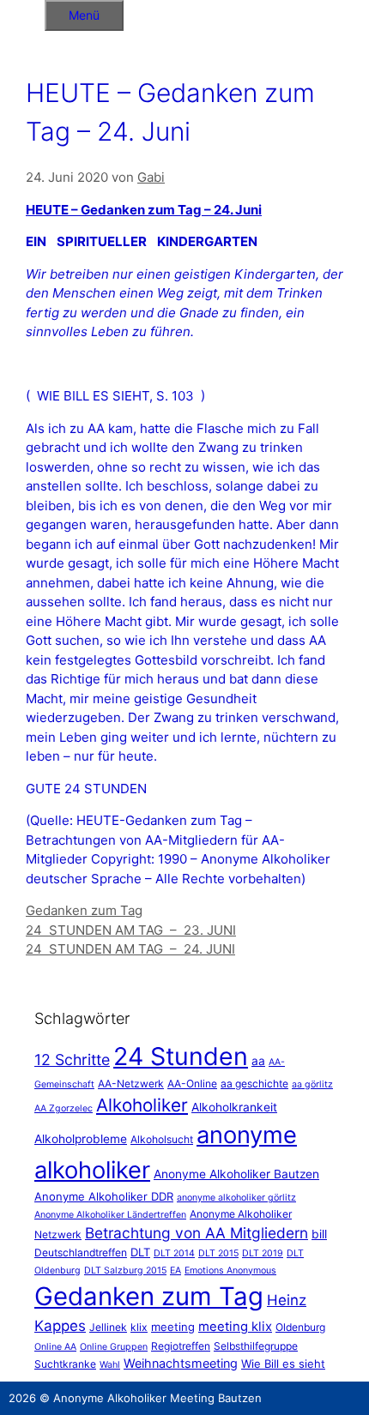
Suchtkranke (65, 1364)
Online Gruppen (114, 1346)
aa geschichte (254, 1083)
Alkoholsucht (161, 1139)
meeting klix (235, 1326)
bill (319, 1234)
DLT (140, 1252)
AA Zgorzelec (63, 1108)
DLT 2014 (174, 1253)
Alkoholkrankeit (234, 1107)
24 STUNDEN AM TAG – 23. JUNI (131, 930)
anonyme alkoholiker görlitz (236, 1197)
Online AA (55, 1346)
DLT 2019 (262, 1253)
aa (258, 1061)
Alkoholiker (142, 1105)
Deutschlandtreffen (80, 1252)
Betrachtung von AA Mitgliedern (196, 1233)
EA (175, 1270)
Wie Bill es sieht (283, 1363)
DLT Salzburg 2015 (125, 1270)
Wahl (110, 1364)
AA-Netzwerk (131, 1083)
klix (139, 1327)
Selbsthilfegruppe (256, 1346)
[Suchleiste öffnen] (22, 12)
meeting (173, 1327)
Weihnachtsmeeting (181, 1363)
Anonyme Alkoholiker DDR (103, 1196)
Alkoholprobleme (80, 1139)
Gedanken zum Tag (84, 910)
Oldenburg (300, 1327)
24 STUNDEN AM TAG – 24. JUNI (130, 949)
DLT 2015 (218, 1253)
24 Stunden (180, 1056)
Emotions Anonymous (230, 1270)
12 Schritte (72, 1060)
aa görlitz (312, 1084)
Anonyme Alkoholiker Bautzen (236, 1174)
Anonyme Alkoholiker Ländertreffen (110, 1214)
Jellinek (108, 1327)
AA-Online (192, 1083)
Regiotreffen (180, 1346)
